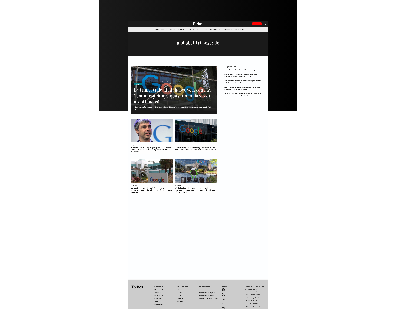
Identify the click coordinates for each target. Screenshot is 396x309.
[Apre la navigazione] (131, 23)
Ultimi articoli (158, 290)
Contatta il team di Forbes (208, 299)
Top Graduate (239, 29)
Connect (256, 23)
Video (178, 290)
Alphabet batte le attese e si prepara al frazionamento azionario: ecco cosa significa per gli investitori (195, 190)
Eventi (156, 302)
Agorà (205, 29)
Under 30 (164, 29)
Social (179, 296)
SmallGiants (197, 29)
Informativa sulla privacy (207, 293)
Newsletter (180, 299)
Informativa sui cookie (207, 296)
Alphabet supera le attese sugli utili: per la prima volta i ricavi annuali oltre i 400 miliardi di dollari (195, 149)
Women (172, 29)
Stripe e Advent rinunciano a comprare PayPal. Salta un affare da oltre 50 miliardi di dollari (242, 88)
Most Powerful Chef (184, 29)
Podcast (179, 293)
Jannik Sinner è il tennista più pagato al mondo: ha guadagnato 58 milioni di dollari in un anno (240, 75)
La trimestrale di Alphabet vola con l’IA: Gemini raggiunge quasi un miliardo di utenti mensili (172, 96)
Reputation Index (215, 29)
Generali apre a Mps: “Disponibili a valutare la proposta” (242, 70)
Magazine (180, 302)
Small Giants (158, 304)
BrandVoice (158, 299)
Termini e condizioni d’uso (208, 290)
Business (138, 84)
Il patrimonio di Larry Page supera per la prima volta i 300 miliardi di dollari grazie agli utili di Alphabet (151, 150)
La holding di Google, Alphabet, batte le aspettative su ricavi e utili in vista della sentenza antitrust (151, 190)
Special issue (158, 296)
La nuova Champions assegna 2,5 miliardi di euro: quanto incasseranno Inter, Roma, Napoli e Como (242, 94)
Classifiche (155, 29)
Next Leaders (228, 29)
